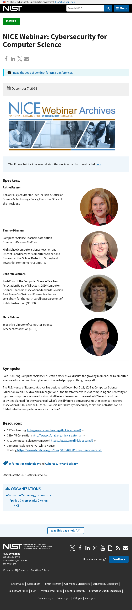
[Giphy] (110, 548)
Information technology (24, 464)
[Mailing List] (125, 548)
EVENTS (11, 21)
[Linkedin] (13, 58)
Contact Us (23, 570)
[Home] (12, 8)
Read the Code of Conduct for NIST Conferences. (43, 73)
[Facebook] (6, 58)
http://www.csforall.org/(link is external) (57, 435)
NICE (16, 505)
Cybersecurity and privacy (61, 464)
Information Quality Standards (105, 590)
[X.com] (19, 58)
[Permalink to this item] (22, 180)
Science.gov (63, 598)
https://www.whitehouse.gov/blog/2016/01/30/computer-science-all (59, 450)
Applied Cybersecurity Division (29, 500)
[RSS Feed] (118, 548)
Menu (123, 8)
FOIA (33, 590)
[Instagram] (95, 548)
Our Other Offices (40, 570)
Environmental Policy (51, 590)
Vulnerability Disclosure (105, 583)
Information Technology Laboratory (28, 495)
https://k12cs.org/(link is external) (72, 441)
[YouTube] (103, 548)
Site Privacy (17, 583)
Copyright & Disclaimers (77, 583)
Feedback (119, 559)
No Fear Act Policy (18, 590)
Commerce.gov (45, 598)
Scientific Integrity (75, 590)
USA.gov (77, 598)
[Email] (26, 58)
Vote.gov (90, 598)
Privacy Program (52, 583)
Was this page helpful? (66, 530)
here (98, 164)
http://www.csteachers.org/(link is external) (54, 430)
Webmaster (9, 570)
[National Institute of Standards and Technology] (27, 546)
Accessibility (33, 583)
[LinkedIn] (87, 548)
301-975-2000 (9, 564)
